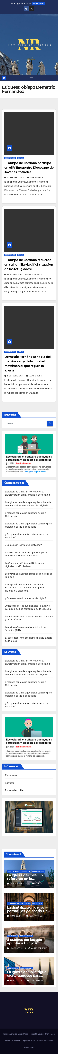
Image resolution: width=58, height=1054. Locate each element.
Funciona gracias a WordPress (16, 1034)
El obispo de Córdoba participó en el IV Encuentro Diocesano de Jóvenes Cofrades (28, 167)
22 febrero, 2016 (16, 178)
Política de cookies (14, 790)
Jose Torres (36, 178)
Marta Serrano (35, 275)
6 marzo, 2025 (17, 916)
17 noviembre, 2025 (20, 884)
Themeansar (50, 1034)
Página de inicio (28, 1041)
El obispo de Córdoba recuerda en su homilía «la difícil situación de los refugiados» (28, 264)
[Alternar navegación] (31, 78)
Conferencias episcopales (19, 871)
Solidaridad (13, 936)
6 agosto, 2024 (17, 980)
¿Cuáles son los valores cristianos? (23, 545)
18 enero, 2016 (15, 275)
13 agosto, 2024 (18, 948)
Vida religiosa (26, 936)
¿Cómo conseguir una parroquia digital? (25, 598)
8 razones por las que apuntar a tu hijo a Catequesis (24, 943)
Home (7, 1041)
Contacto (9, 783)
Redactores (11, 775)
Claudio (38, 884)
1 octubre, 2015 (15, 376)
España (21, 158)
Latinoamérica (38, 871)
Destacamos (10, 158)
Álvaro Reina (36, 376)
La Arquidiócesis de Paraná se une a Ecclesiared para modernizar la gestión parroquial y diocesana (25, 587)
